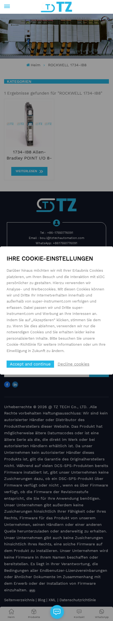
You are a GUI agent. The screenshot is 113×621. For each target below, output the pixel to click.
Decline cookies (73, 364)
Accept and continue (30, 364)
